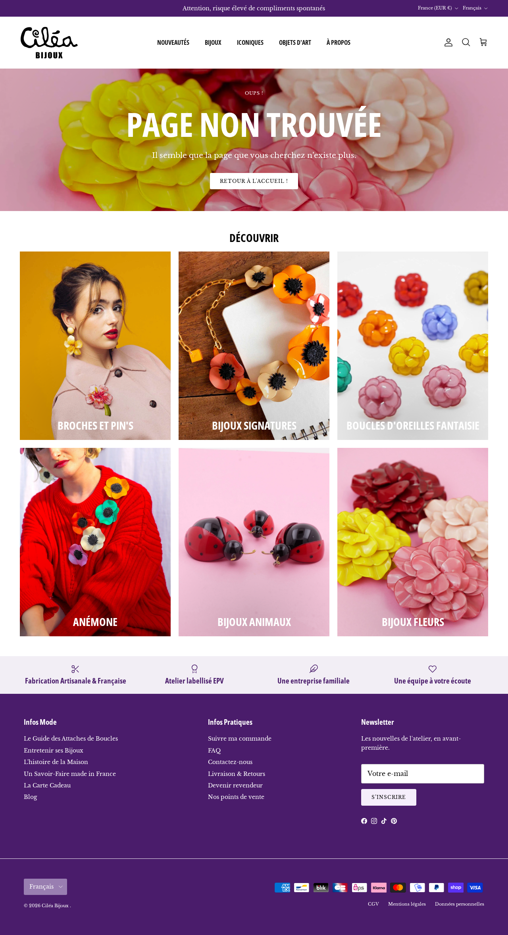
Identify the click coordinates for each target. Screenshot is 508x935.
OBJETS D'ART (295, 42)
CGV (373, 904)
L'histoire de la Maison (56, 762)
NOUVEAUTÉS (173, 42)
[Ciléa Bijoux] (49, 42)
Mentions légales (407, 904)
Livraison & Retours (236, 774)
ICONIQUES (250, 42)
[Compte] (447, 42)
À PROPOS (338, 42)
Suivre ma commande (239, 738)
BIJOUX (213, 42)
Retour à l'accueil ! (254, 181)
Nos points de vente (236, 797)
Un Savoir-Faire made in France (70, 774)
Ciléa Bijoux (56, 905)
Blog (30, 797)
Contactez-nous (230, 762)
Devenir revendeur (235, 785)
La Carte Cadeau (47, 785)
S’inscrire (388, 797)
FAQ (214, 750)
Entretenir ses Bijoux (53, 750)
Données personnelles (459, 904)
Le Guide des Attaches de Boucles (71, 738)
